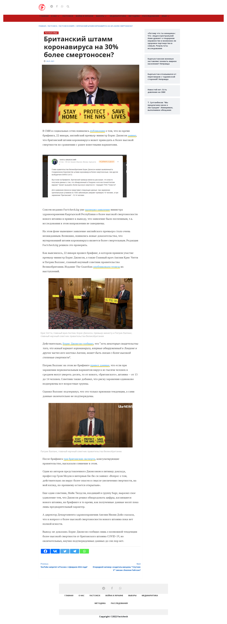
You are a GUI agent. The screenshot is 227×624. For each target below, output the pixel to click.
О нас (54, 16)
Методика (134, 16)
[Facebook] (45, 551)
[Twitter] (64, 551)
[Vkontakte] (55, 551)
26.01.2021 (50, 61)
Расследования (150, 16)
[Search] (68, 6)
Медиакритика (118, 16)
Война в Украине (84, 16)
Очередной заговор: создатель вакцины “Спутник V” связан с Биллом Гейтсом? (116, 567)
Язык (164, 16)
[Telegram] (74, 551)
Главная (44, 16)
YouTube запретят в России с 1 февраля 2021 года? (64, 565)
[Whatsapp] (84, 551)
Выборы (100, 16)
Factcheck (68, 16)
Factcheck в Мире (51, 33)
